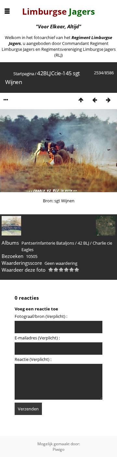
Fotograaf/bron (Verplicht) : (41, 316)
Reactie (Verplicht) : (33, 359)
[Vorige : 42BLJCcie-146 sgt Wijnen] (94, 100)
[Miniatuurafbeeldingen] (81, 100)
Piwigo (58, 449)
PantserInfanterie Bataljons (47, 243)
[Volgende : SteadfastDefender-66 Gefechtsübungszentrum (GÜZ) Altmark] (108, 100)
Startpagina (23, 74)
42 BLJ (83, 243)
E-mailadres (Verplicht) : (37, 338)
